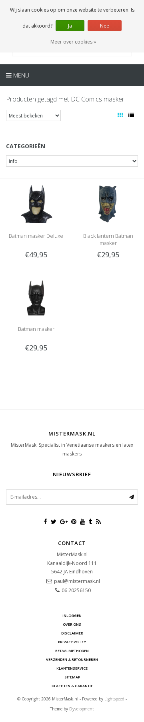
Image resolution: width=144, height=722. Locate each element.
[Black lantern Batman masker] (108, 203)
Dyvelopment (81, 709)
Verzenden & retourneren (72, 659)
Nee (104, 25)
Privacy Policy (72, 641)
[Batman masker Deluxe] (36, 203)
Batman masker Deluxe (36, 235)
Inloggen (72, 615)
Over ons (72, 624)
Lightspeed (114, 699)
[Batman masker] (36, 296)
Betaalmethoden (72, 650)
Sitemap (72, 677)
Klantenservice (72, 668)
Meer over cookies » (73, 41)
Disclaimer (72, 633)
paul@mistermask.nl (77, 581)
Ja (70, 25)
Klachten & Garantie (72, 685)
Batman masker (36, 328)
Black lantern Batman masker (108, 239)
